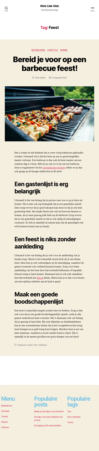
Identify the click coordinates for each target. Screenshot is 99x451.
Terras (70, 422)
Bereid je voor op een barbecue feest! (49, 64)
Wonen (63, 50)
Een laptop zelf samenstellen (47, 425)
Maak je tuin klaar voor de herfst (49, 411)
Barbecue (22, 345)
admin (43, 77)
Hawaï (40, 277)
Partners (5, 427)
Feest (30, 345)
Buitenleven (38, 50)
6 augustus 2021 (59, 77)
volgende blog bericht (53, 167)
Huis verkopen (74, 417)
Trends (4, 416)
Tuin (35, 345)
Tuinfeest (42, 345)
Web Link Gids (49, 6)
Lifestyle (52, 50)
